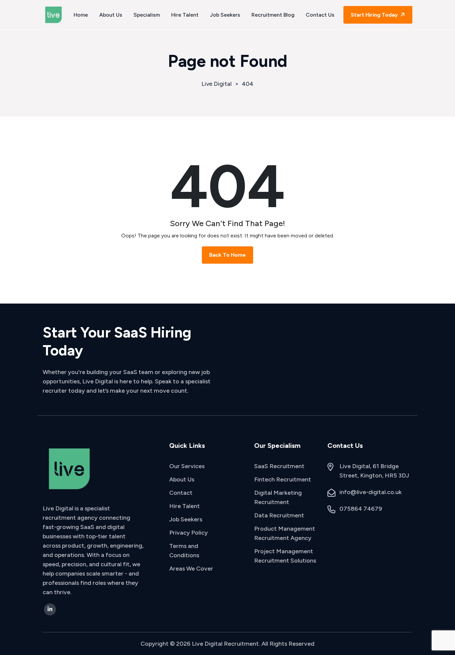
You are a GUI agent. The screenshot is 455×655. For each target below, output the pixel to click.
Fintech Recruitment (282, 479)
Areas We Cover (191, 568)
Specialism (147, 15)
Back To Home (227, 255)
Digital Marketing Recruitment (278, 497)
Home (81, 15)
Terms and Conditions (184, 550)
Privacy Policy (188, 532)
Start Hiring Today (375, 15)
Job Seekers (225, 15)
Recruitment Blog (272, 15)
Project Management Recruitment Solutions (285, 556)
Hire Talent (185, 15)
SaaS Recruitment (279, 466)
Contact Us (320, 15)
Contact (181, 492)
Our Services (187, 466)
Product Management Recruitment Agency (284, 533)
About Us (110, 15)
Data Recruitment (279, 515)
